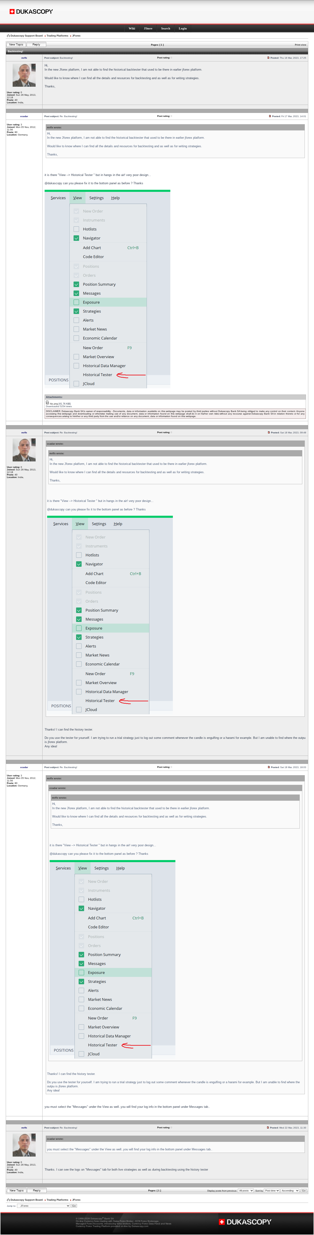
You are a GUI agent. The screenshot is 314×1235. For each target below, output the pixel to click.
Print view (300, 44)
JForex (76, 35)
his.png (54, 403)
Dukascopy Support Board (27, 35)
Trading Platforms (57, 35)
